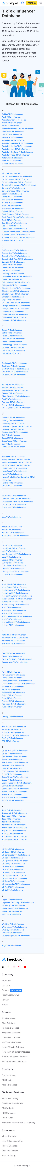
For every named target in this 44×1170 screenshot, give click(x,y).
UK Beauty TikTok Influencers (14, 852)
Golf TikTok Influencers (11, 435)
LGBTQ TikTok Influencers (12, 563)
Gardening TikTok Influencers (13, 423)
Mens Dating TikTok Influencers (14, 587)
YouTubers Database (11, 1042)
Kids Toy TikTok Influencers (13, 532)
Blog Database (9, 1023)
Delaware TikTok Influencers (13, 339)
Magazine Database (11, 1032)
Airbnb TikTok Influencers (12, 123)
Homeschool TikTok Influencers (14, 468)
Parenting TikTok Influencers (13, 675)
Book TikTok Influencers (11, 226)
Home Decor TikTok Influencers (14, 471)
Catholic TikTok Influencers (13, 268)
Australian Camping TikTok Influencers (17, 143)
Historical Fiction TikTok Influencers (16, 465)
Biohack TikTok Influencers (12, 211)
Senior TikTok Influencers (12, 760)
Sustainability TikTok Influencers (15, 797)
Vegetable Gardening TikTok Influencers (18, 903)
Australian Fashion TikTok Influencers (17, 146)
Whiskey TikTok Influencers (13, 930)
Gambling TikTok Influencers (13, 417)
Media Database (9, 1085)
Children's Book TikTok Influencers (16, 282)
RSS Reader (7, 1080)
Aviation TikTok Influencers (12, 164)
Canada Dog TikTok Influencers (14, 253)
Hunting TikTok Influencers (12, 483)
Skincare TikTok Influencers (13, 765)
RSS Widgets (8, 1108)
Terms (5, 1004)
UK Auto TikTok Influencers (13, 849)
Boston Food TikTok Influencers (14, 229)
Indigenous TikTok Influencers (14, 504)
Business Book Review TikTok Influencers (18, 232)
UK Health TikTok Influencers (13, 872)
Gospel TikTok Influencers (12, 438)
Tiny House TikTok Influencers (14, 830)
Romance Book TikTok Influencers (15, 735)
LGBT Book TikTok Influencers (14, 566)
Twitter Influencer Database (15, 1056)
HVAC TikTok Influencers (12, 486)
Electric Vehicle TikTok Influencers (15, 369)
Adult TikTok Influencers (11, 117)
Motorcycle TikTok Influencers (14, 610)
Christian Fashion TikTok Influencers (16, 288)
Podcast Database (10, 1028)
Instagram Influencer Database (16, 1052)
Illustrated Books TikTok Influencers (16, 498)
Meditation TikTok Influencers (14, 584)
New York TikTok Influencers (13, 641)
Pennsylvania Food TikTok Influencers (17, 681)
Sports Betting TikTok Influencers (15, 789)
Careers (11, 990)
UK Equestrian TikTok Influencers (15, 861)
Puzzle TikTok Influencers (12, 707)
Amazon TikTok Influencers (13, 131)
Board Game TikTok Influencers (14, 223)
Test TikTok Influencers (11, 822)
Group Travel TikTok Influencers (14, 441)
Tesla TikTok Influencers (11, 819)
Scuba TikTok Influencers (12, 754)
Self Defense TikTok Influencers (14, 757)
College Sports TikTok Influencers (15, 308)
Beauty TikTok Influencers (12, 200)
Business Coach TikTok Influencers (16, 235)
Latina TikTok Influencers (12, 545)
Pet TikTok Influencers (11, 689)
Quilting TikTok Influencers (12, 717)
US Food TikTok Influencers (13, 887)
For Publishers (8, 1075)
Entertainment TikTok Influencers (15, 372)
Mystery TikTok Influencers (13, 625)
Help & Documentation (12, 1141)
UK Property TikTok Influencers (14, 878)
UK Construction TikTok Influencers (16, 855)
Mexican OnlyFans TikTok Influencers (17, 596)
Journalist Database (11, 1037)
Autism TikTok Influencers (12, 158)
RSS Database (8, 1018)
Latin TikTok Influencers (11, 551)
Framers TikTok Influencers (13, 405)
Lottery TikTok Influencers (12, 574)
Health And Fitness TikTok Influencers (17, 462)
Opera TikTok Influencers (12, 656)
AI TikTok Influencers (10, 126)
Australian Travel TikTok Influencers (16, 155)
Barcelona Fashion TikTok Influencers (17, 176)
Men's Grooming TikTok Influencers (16, 590)
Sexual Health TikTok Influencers (15, 762)
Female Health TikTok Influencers (15, 390)
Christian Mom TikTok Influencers (15, 291)
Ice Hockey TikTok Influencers (14, 495)
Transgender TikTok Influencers (14, 839)
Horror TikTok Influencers (12, 474)
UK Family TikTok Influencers (13, 864)
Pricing (32, 3)
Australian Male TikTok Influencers (16, 149)
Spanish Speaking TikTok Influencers (17, 783)
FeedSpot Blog (9, 1155)
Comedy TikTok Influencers (13, 311)
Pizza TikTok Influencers (12, 698)
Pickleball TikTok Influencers (13, 692)
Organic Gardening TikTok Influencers (17, 659)
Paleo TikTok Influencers (12, 672)
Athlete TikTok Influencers (12, 137)
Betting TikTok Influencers (12, 202)
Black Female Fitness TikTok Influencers (18, 217)
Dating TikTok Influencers (12, 333)
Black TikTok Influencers (12, 220)
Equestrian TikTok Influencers (14, 375)
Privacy (5, 1000)
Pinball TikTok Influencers (12, 695)
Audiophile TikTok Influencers (14, 140)
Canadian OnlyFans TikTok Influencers (17, 259)
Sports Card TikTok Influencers (14, 791)
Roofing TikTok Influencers (12, 738)
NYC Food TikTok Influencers (13, 643)
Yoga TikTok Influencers (11, 945)
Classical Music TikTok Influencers (16, 303)
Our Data (6, 985)
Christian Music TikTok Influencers (16, 294)
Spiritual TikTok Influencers (13, 786)
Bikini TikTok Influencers (11, 205)
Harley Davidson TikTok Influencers (16, 459)
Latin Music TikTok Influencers (14, 548)
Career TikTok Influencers (12, 265)
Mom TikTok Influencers (11, 607)
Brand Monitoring (10, 1098)
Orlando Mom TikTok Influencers (15, 662)
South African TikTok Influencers (15, 777)
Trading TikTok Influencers (12, 833)
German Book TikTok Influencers (15, 432)
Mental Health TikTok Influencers (15, 593)
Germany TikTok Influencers (13, 429)
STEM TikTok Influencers (12, 794)
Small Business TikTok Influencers (15, 771)
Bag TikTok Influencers (11, 173)
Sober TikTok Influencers (12, 774)
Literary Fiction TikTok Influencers (15, 571)
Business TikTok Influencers (13, 240)
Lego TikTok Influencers (11, 557)
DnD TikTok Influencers (11, 353)
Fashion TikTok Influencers (12, 387)
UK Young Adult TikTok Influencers (16, 884)
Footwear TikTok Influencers (13, 402)
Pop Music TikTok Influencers (14, 704)
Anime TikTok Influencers (12, 134)
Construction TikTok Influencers (14, 317)
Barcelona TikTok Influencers (13, 188)
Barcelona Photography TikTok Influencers (19, 185)
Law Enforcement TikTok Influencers (16, 554)
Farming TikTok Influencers (13, 384)
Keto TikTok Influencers (11, 530)
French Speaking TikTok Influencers (16, 408)
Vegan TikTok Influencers (12, 900)
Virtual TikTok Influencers (12, 911)
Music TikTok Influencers (12, 619)
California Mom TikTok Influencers (15, 250)
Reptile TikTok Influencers (12, 729)
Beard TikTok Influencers (12, 197)
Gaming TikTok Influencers (12, 420)
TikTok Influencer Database (14, 1061)
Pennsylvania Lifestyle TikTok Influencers (18, 683)
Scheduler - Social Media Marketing (18, 1122)
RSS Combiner (8, 1113)
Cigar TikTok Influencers (11, 300)
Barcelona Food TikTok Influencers (15, 179)
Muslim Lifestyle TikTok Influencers (16, 622)
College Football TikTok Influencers (16, 306)
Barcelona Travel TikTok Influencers (16, 191)
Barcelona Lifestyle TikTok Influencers (17, 182)
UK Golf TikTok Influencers (12, 869)
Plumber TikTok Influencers (13, 701)
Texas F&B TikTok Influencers (14, 825)
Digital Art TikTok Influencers (13, 350)
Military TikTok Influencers (12, 602)
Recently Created (10, 1150)
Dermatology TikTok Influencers (14, 345)
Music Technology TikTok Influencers (17, 616)
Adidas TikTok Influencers (12, 114)
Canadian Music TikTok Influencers (16, 256)
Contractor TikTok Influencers (14, 320)
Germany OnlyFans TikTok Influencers (17, 426)
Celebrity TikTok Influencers (13, 273)
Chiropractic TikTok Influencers (14, 285)
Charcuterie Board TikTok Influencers (17, 276)
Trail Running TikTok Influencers (14, 836)
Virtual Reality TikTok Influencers (15, 908)
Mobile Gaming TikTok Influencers (15, 604)
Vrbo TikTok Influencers (11, 914)
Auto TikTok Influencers (11, 161)
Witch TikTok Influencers (12, 933)
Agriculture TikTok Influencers (14, 120)
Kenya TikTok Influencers (12, 527)
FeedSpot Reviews (10, 995)
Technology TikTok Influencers (14, 816)
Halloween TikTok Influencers (13, 456)
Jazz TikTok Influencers (11, 517)
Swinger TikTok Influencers (13, 800)
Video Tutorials (9, 1136)
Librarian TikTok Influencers (13, 568)
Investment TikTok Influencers (14, 507)
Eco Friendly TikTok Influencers (14, 363)
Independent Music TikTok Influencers (17, 501)
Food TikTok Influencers (11, 399)
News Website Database (13, 1047)
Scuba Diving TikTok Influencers (15, 751)
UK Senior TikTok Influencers (13, 881)
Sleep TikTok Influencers (12, 768)
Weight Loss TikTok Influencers (14, 927)
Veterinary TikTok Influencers (13, 905)
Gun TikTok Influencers (11, 444)
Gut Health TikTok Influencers (14, 447)
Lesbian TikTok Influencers (12, 560)
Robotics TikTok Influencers (13, 732)
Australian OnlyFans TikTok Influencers (17, 152)
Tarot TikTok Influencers (11, 810)
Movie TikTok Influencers (12, 613)
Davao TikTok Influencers (12, 336)
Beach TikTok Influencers (12, 194)
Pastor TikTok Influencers (12, 678)
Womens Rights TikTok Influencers (16, 936)
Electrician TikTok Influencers (13, 366)
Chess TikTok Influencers (12, 279)
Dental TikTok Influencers (12, 342)
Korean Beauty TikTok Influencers (15, 535)
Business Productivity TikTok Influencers (18, 237)
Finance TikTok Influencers (12, 393)
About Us (6, 980)
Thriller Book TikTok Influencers (14, 828)
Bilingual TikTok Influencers (13, 208)
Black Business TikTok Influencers (15, 214)
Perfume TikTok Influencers (13, 686)
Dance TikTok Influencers (12, 330)
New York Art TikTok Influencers (15, 638)
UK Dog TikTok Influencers (12, 858)
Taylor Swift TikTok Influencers (14, 813)
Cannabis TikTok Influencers (13, 262)
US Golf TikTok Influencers (12, 890)
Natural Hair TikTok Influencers (14, 635)
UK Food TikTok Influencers (13, 866)
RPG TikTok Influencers (11, 741)
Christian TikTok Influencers (13, 297)
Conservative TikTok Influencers (15, 314)
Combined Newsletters (12, 1103)
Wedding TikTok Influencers (13, 924)
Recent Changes (9, 1146)
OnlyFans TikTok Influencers (13, 653)
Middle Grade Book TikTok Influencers (17, 599)
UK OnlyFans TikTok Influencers (15, 875)
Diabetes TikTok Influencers (13, 347)
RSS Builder (7, 1117)
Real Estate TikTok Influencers (14, 726)
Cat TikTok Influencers (11, 271)
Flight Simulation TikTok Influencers (16, 396)
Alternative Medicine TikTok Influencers (18, 129)
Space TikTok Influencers (12, 780)
